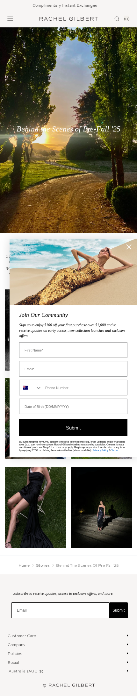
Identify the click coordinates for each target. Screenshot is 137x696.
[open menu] (10, 19)
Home (24, 565)
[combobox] (30, 387)
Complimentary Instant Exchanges (55, 5)
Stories (43, 565)
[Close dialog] (128, 246)
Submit (118, 610)
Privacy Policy (100, 450)
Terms (114, 450)
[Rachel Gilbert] (69, 19)
